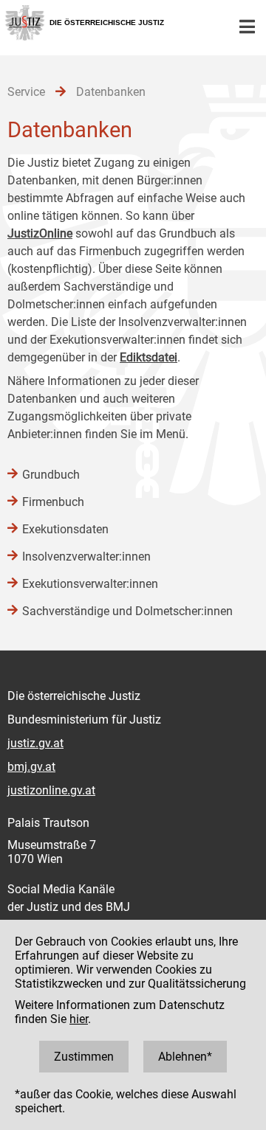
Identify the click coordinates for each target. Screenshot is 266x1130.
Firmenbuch (53, 502)
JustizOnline (39, 233)
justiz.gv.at (35, 743)
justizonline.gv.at (51, 790)
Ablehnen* (185, 1057)
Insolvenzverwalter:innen (86, 557)
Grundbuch (51, 475)
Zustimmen (84, 1057)
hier (78, 1019)
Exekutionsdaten (65, 529)
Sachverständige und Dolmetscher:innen (127, 611)
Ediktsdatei (148, 357)
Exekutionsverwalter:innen (90, 584)
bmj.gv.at (31, 767)
